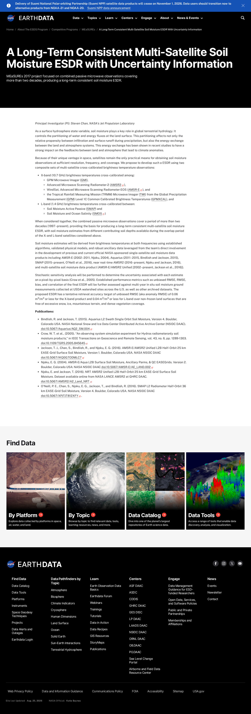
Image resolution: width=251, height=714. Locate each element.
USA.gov (198, 691)
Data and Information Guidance (62, 691)
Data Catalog (20, 586)
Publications (98, 649)
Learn (109, 18)
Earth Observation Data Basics (105, 587)
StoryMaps (97, 642)
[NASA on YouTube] (240, 563)
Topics (92, 18)
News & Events (188, 18)
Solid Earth (58, 636)
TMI (142, 194)
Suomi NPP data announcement (108, 8)
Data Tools (19, 592)
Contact (212, 599)
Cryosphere (58, 610)
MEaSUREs (88, 29)
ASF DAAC (136, 586)
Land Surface (59, 623)
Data (76, 18)
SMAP (91, 209)
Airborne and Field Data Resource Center (144, 670)
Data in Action (99, 622)
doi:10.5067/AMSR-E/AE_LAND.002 (126, 367)
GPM (70, 199)
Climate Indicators (63, 603)
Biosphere (57, 596)
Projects (17, 622)
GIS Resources (99, 636)
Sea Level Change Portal (141, 660)
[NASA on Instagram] (224, 563)
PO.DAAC (135, 652)
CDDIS (133, 599)
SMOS (97, 213)
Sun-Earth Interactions (65, 643)
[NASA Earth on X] (232, 563)
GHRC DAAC (137, 605)
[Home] (36, 18)
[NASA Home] (11, 18)
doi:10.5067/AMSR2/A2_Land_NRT (65, 381)
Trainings (96, 609)
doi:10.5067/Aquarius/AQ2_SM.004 (65, 329)
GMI (84, 180)
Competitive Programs (65, 29)
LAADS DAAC (138, 625)
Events (211, 586)
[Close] (243, 5)
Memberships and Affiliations (180, 622)
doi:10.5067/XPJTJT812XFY (59, 395)
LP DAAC (135, 619)
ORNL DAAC (137, 639)
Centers (127, 18)
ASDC (133, 592)
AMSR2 (116, 185)
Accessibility (155, 691)
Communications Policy (107, 691)
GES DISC (135, 612)
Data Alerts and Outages (22, 631)
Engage (146, 18)
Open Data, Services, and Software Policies (182, 601)
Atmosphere (59, 590)
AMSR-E (134, 189)
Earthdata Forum (101, 596)
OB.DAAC (135, 645)
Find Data (19, 579)
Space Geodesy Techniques (22, 614)
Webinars (96, 603)
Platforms (18, 599)
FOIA (135, 691)
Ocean (55, 630)
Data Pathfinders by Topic (66, 581)
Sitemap (178, 691)
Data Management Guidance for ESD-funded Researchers (181, 589)
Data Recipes (98, 629)
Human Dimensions (63, 616)
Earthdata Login (22, 639)
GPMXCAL (159, 199)
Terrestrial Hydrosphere (66, 649)
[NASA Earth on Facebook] (216, 563)
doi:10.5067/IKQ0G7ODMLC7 (61, 357)
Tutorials (95, 616)
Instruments (19, 605)
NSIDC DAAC (137, 632)
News (211, 579)
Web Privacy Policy (20, 691)
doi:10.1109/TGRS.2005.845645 (63, 343)
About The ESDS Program (32, 29)
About (164, 18)
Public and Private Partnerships (180, 612)
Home (10, 29)
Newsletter (214, 592)
